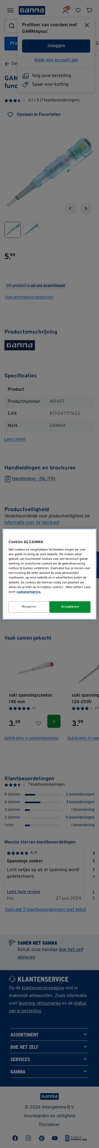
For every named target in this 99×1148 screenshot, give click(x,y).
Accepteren (70, 606)
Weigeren (29, 606)
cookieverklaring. (28, 592)
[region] (49, 573)
